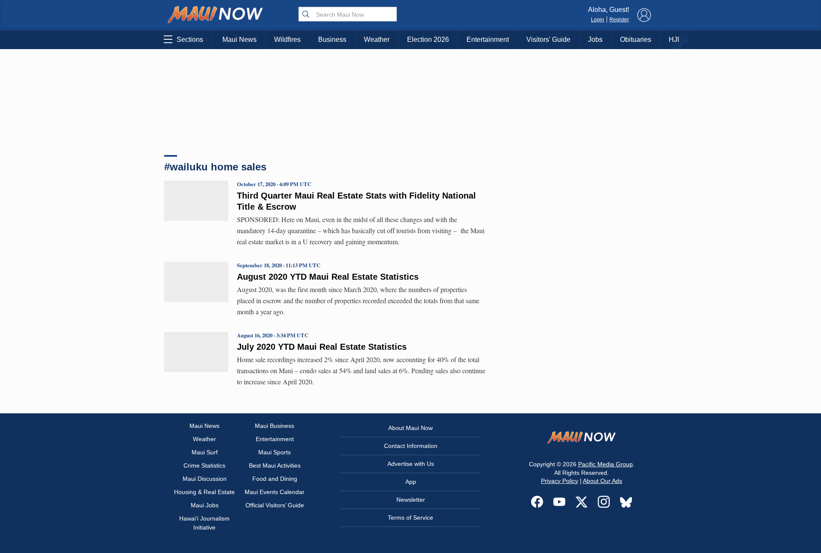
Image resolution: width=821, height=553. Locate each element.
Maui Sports (274, 452)
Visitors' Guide (548, 39)
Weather (377, 39)
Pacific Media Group (605, 464)
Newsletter (410, 499)
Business (332, 39)
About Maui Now (410, 427)
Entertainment (488, 39)
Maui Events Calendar (274, 492)
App (410, 481)
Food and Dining (274, 478)
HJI (674, 39)
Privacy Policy (559, 480)
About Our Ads (602, 480)
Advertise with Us (410, 463)
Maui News (239, 39)
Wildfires (287, 39)
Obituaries (635, 39)
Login (597, 20)
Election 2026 (428, 39)
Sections (190, 39)
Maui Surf (205, 452)
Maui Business (274, 425)
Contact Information (410, 445)
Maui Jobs (205, 505)
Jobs (595, 39)
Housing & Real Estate (204, 492)
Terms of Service (410, 517)
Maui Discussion (205, 478)
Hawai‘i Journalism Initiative (204, 523)
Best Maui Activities (275, 465)
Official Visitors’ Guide (274, 505)
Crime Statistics (204, 465)
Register (619, 20)
